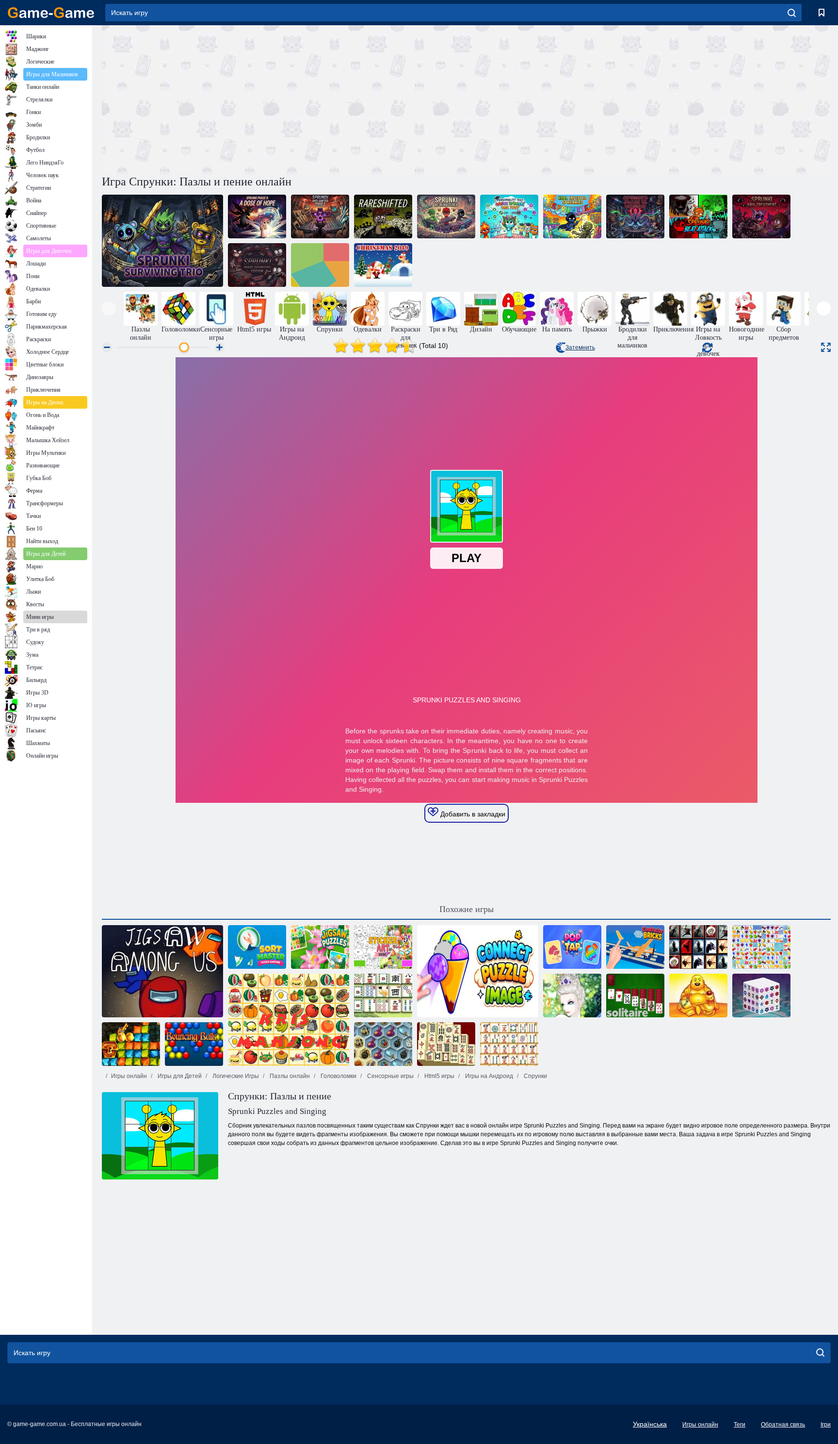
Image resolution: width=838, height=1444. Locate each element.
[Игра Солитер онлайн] (635, 995)
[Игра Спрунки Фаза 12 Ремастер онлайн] (635, 216)
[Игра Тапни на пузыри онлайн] (572, 947)
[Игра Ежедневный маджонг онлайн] (446, 1044)
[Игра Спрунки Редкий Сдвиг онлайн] (383, 216)
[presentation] (109, 308)
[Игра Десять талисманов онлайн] (698, 995)
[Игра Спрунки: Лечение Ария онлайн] (761, 216)
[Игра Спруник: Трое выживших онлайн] (162, 241)
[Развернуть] (826, 347)
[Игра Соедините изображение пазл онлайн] (477, 971)
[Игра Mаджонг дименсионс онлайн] (761, 995)
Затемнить (580, 347)
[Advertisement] (284, 98)
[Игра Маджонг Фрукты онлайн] (761, 947)
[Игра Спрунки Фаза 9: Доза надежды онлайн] (257, 216)
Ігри (826, 1424)
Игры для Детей (179, 1076)
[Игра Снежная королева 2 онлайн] (572, 995)
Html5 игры (438, 1076)
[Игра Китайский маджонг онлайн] (383, 995)
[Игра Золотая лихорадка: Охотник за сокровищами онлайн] (131, 1044)
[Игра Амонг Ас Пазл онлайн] (162, 971)
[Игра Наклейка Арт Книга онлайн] (383, 947)
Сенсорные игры (390, 1076)
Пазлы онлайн (289, 1076)
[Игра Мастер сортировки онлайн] (257, 947)
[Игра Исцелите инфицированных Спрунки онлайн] (572, 216)
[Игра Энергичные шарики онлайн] (194, 1044)
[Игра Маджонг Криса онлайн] (288, 1020)
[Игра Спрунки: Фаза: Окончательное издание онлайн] (257, 265)
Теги (739, 1424)
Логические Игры (235, 1076)
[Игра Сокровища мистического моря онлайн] (383, 1044)
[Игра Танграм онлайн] (320, 265)
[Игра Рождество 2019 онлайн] (383, 265)
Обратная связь (783, 1424)
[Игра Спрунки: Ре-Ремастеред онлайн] (446, 216)
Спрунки (534, 1076)
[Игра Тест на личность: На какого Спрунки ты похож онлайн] (509, 216)
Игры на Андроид (488, 1076)
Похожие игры (466, 909)
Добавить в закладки (471, 814)
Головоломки (337, 1076)
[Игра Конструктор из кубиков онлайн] (635, 947)
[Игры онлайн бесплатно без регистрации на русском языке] (51, 12)
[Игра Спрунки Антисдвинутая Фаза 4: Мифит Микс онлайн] (320, 216)
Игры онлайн (129, 1076)
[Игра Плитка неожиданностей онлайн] (698, 947)
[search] (791, 12)
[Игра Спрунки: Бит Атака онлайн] (698, 216)
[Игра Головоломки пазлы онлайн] (320, 947)
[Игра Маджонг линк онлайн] (509, 1044)
